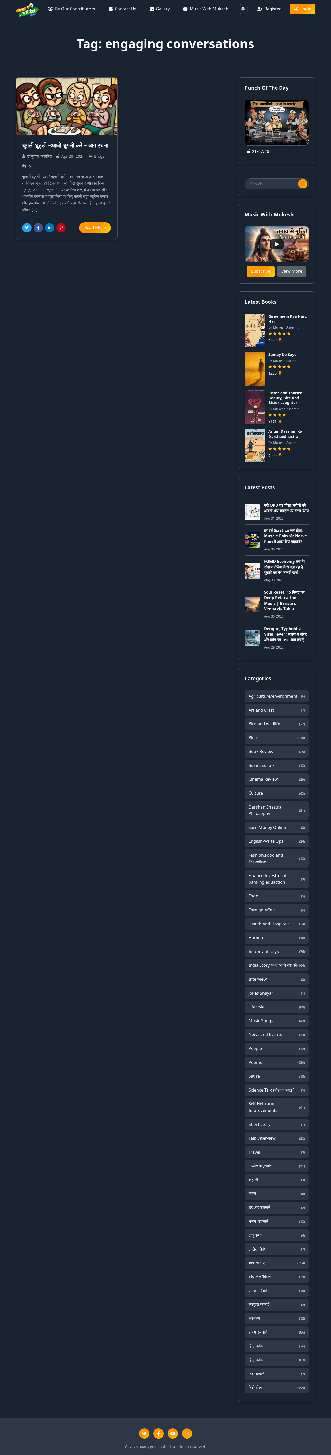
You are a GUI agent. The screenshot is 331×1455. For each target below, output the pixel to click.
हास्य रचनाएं (277, 1332)
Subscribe (260, 271)
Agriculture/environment (277, 696)
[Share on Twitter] (27, 227)
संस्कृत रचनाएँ (277, 1304)
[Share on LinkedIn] (49, 227)
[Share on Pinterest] (61, 227)
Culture (277, 793)
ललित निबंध (277, 1249)
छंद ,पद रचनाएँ (277, 1207)
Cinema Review (277, 779)
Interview (277, 979)
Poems (277, 1062)
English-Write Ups (277, 841)
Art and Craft (277, 710)
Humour (277, 937)
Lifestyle (277, 1007)
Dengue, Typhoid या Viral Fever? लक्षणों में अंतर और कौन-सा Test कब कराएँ (285, 634)
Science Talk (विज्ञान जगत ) (277, 1090)
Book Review (277, 751)
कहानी (277, 1180)
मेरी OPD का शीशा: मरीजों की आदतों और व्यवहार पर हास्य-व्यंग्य (286, 507)
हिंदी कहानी (277, 1373)
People (277, 1048)
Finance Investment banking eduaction (277, 879)
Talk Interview (277, 1138)
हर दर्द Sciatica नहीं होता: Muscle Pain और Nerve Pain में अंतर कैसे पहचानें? (285, 536)
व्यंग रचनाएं (277, 1263)
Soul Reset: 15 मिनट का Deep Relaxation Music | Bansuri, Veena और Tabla (284, 600)
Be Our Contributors (75, 9)
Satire (277, 1076)
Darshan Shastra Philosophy (277, 810)
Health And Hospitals (277, 924)
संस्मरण (277, 1318)
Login (305, 9)
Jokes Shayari (277, 993)
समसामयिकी (277, 1290)
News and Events (277, 1034)
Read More (95, 227)
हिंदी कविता (277, 1346)
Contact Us (125, 9)
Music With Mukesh (209, 9)
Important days (277, 951)
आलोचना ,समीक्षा (277, 1166)
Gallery (163, 9)
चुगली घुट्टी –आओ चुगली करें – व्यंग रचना (65, 145)
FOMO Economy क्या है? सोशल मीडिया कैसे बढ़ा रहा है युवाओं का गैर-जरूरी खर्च (284, 567)
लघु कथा (277, 1235)
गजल (277, 1193)
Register (273, 9)
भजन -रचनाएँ (277, 1221)
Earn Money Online (277, 827)
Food (277, 896)
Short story (277, 1124)
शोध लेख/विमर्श (277, 1276)
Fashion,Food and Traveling (277, 858)
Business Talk (277, 765)
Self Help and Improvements (277, 1107)
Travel (277, 1152)
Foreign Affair (277, 910)
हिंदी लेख (277, 1387)
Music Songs (277, 1021)
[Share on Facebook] (38, 227)
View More (291, 271)
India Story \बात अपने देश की (277, 965)
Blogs (277, 738)
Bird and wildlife (277, 724)
